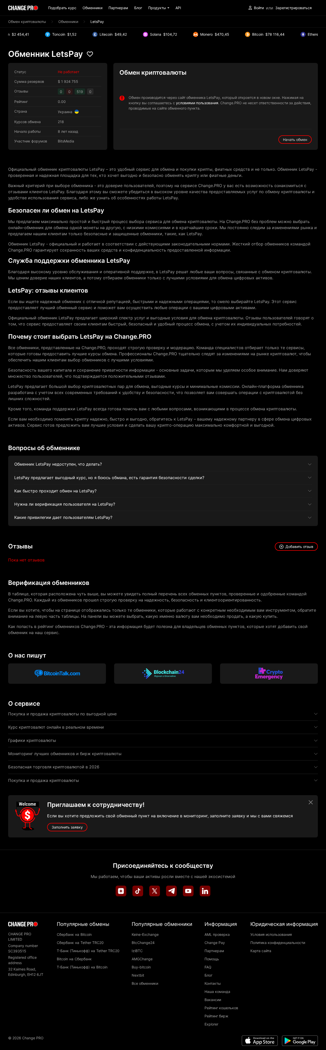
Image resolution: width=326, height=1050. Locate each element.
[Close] (311, 802)
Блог (138, 8)
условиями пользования (197, 103)
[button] (158, 8)
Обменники (92, 8)
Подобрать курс (62, 8)
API (178, 8)
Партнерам (118, 8)
